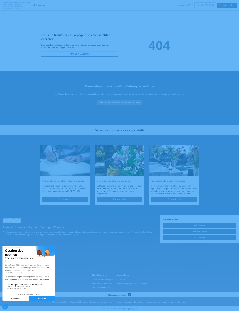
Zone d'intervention (178, 302)
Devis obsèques (199, 225)
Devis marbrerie (200, 237)
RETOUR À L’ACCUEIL (80, 54)
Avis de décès (121, 279)
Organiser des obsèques (102, 279)
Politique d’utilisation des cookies (129, 302)
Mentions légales (59, 302)
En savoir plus (65, 199)
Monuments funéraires (102, 283)
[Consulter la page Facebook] (129, 294)
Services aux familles (101, 287)
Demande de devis (227, 5)
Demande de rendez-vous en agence (131, 283)
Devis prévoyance (199, 231)
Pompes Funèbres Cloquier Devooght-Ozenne (24, 252)
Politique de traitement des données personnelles (91, 302)
